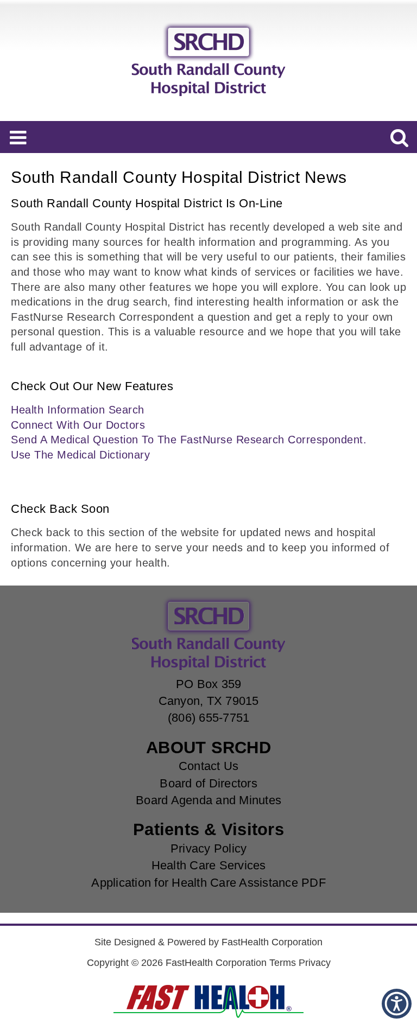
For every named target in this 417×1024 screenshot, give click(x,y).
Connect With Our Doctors (78, 425)
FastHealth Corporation (272, 942)
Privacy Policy (208, 848)
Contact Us (209, 766)
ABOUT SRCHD (208, 747)
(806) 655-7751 (209, 717)
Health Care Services (208, 865)
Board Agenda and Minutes (208, 800)
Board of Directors (208, 783)
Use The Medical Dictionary (80, 455)
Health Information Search (77, 410)
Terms (282, 962)
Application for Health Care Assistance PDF (208, 882)
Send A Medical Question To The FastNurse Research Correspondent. (189, 440)
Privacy (315, 962)
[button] (397, 1004)
